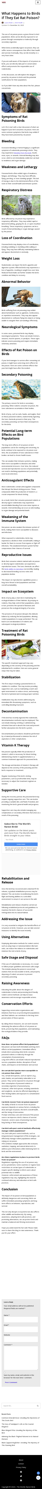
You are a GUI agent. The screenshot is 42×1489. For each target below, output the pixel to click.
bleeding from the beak (22, 153)
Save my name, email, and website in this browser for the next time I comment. (19, 1376)
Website (7, 1335)
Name (6, 1315)
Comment (8, 1345)
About (21, 1460)
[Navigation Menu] (37, 2)
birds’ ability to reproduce (14, 569)
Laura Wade (9, 23)
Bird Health (19, 23)
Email (6, 1325)
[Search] (37, 1406)
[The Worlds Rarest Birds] (4, 2)
